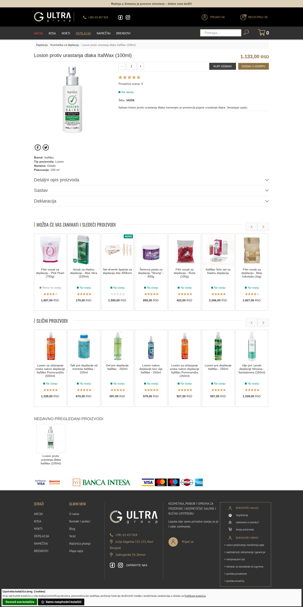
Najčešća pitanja (79, 543)
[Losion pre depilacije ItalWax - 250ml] (218, 346)
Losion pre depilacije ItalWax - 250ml (218, 367)
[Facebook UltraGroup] (120, 17)
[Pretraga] (246, 32)
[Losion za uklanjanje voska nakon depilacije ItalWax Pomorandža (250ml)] (184, 346)
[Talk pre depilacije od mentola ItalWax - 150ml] (83, 346)
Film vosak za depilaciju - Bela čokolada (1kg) (251, 273)
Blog (72, 529)
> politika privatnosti (235, 574)
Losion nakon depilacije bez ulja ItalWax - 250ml (150, 369)
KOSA (37, 521)
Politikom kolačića (195, 595)
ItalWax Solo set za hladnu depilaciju (218, 271)
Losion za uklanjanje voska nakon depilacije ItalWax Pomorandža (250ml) (184, 370)
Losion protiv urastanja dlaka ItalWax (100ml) (51, 459)
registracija (242, 515)
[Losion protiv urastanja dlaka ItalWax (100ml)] (50, 438)
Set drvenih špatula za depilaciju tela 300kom (117, 271)
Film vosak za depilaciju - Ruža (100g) (184, 273)
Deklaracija (45, 201)
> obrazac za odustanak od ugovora (243, 566)
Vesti (72, 536)
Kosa (52, 33)
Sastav (41, 190)
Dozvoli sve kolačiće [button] (20, 602)
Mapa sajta (76, 551)
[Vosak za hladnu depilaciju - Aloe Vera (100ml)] (83, 249)
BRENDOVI (41, 551)
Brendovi (123, 33)
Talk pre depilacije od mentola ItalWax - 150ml (83, 369)
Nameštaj (103, 33)
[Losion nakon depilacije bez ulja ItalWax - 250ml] (151, 346)
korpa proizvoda (245, 529)
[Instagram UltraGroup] (128, 17)
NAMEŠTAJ (41, 543)
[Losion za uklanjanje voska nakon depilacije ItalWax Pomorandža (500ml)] (50, 346)
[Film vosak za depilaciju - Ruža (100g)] (184, 249)
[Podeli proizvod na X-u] (45, 147)
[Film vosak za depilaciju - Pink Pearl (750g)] (50, 249)
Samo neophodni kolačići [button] (63, 602)
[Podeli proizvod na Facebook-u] (38, 147)
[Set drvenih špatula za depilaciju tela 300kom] (117, 249)
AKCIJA (38, 514)
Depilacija (83, 33)
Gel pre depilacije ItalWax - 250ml (117, 367)
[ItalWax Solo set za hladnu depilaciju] (218, 249)
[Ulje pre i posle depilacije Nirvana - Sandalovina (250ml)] (251, 346)
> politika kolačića (234, 581)
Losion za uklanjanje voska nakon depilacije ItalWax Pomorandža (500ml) (50, 370)
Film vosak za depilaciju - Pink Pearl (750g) (50, 273)
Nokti (66, 33)
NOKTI (38, 529)
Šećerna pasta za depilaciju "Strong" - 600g (151, 273)
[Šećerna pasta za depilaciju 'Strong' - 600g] (151, 249)
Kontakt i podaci (79, 521)
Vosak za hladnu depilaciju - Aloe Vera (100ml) (83, 273)
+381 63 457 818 (126, 535)
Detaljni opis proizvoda (56, 179)
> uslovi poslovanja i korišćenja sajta (244, 545)
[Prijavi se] (195, 540)
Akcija (38, 33)
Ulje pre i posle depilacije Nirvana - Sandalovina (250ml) (251, 369)
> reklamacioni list (234, 559)
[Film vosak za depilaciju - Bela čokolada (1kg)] (251, 249)
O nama (74, 514)
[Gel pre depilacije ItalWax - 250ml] (117, 346)
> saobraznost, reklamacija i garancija (244, 552)
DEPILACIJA (41, 536)
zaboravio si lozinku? (247, 522)
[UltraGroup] (52, 17)
